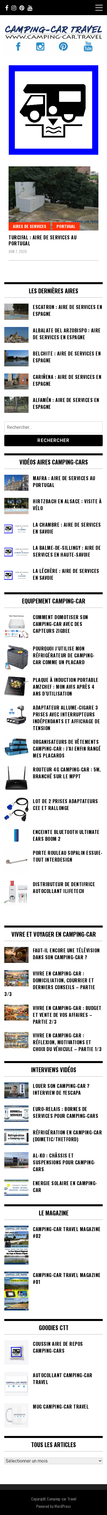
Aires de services (29, 226)
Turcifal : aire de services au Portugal (42, 240)
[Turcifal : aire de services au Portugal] (53, 198)
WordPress (62, 1506)
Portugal (65, 226)
